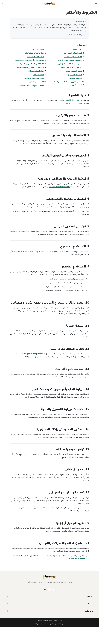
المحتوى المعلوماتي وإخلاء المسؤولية (30, 67)
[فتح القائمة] (96, 4)
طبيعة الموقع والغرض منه (73, 53)
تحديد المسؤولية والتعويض (34, 78)
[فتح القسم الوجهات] (7, 596)
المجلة (90, 603)
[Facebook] (54, 589)
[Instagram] (49, 589)
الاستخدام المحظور (75, 78)
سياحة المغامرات (88, 608)
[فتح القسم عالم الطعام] (7, 611)
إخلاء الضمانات (38, 74)
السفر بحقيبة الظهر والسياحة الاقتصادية (37, 608)
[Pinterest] (45, 589)
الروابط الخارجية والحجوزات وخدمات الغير (29, 60)
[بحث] (3, 4)
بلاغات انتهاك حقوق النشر (34, 53)
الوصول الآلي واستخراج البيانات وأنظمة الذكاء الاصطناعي (69, 83)
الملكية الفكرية (38, 49)
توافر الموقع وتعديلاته (36, 71)
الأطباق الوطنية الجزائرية (86, 615)
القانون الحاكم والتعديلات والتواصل (31, 85)
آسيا (47, 600)
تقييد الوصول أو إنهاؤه (36, 82)
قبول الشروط (77, 49)
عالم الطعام (89, 611)
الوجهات (90, 596)
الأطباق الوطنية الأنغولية (41, 615)
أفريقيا (91, 600)
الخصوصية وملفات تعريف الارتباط (70, 60)
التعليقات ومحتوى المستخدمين (71, 67)
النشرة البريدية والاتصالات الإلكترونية (69, 64)
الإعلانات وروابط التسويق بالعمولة (32, 64)
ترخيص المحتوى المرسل (73, 71)
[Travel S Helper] (49, 3)
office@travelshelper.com (59, 186)
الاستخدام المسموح (75, 74)
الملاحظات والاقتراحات (35, 56)
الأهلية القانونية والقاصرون (73, 56)
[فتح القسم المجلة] (7, 603)
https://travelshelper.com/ (68, 100)
